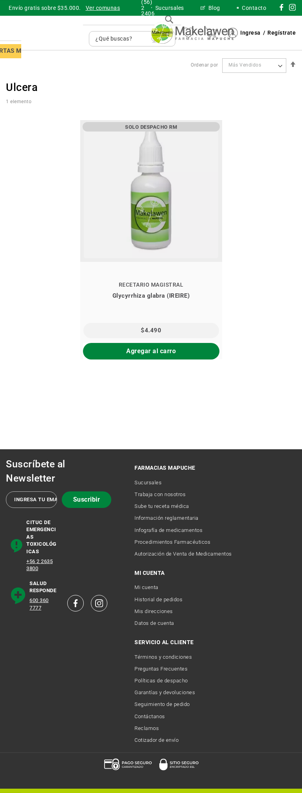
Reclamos (146, 728)
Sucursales (148, 482)
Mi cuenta (146, 587)
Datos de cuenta (154, 623)
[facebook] (75, 603)
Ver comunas (103, 8)
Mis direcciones (153, 611)
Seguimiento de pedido (162, 704)
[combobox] (121, 38)
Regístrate (281, 32)
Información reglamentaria (166, 518)
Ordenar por (204, 65)
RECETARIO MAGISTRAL (151, 284)
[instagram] (281, 9)
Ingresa (250, 32)
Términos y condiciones (163, 657)
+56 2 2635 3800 (39, 565)
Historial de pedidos (158, 599)
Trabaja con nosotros (160, 494)
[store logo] (192, 32)
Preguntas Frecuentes (161, 669)
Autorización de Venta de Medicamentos (183, 554)
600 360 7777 (39, 604)
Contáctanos (149, 716)
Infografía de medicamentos (168, 530)
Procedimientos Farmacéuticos (172, 542)
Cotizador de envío (156, 740)
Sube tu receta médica (161, 506)
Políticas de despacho (161, 681)
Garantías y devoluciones (164, 692)
